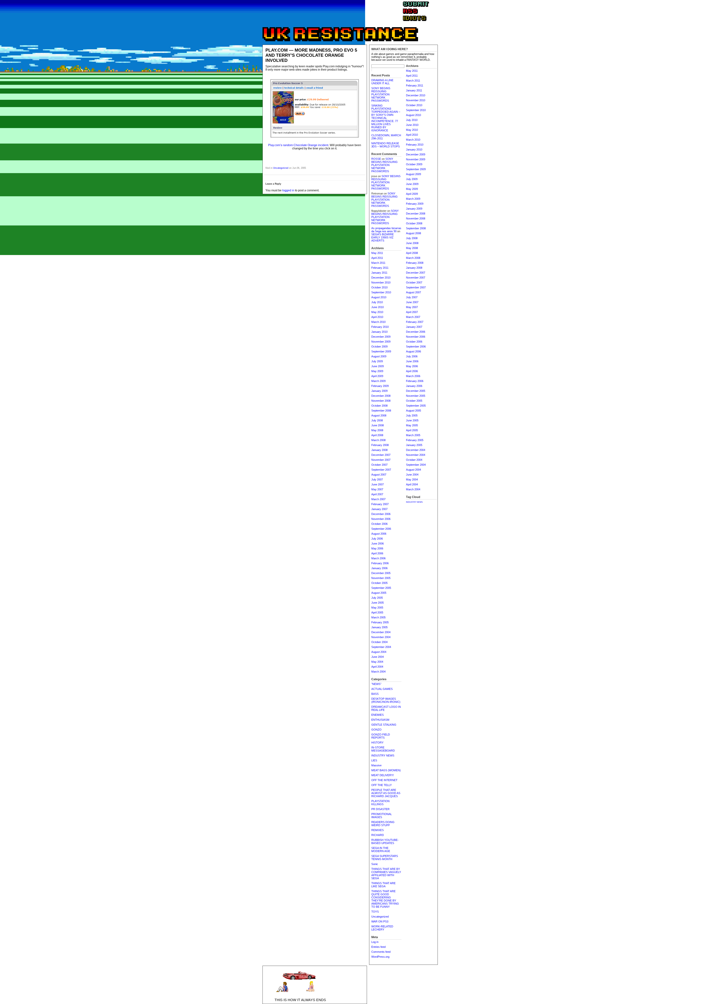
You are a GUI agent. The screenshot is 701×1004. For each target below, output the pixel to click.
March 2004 (378, 671)
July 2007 (377, 479)
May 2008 (377, 430)
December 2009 (380, 336)
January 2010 (379, 331)
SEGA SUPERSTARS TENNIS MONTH (384, 858)
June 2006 (377, 543)
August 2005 (378, 592)
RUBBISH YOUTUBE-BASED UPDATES (385, 842)
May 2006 (377, 548)
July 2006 (377, 538)
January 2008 (379, 450)
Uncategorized (280, 168)
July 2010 (377, 302)
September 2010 (381, 292)
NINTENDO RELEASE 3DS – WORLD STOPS (385, 145)
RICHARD (377, 835)
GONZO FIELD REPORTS (380, 736)
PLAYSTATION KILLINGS (380, 803)
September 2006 (381, 528)
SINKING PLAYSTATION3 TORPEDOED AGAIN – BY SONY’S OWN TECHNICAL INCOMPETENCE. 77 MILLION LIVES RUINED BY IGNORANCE (385, 118)
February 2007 (380, 504)
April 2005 (377, 612)
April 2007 (377, 494)
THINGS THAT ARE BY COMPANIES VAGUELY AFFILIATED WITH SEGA (386, 874)
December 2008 (380, 395)
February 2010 (380, 326)
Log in (374, 942)
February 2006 (380, 563)
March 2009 (378, 381)
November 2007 (380, 459)
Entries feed (378, 946)
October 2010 (379, 287)
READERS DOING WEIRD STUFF (382, 824)
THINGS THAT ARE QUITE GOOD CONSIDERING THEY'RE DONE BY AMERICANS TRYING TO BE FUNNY (385, 899)
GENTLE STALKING (383, 724)
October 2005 (379, 583)
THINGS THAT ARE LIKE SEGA (383, 885)
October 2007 (379, 464)
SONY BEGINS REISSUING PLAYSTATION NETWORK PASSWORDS (380, 94)
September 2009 (381, 351)
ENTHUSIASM (380, 719)
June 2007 (377, 484)
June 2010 (377, 307)
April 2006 (377, 553)
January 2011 (379, 272)
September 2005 (381, 587)
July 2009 (377, 361)
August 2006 (378, 533)
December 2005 (380, 573)
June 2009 (377, 366)
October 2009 (379, 346)
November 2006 (380, 519)
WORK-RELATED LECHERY (382, 928)
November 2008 (380, 400)
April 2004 (377, 666)
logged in (288, 190)
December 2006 (380, 514)
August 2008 (378, 415)
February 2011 (379, 267)
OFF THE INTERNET (384, 780)
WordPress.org (380, 956)
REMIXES (377, 830)
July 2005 (377, 597)
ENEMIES (377, 714)
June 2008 (377, 425)
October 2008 (379, 405)
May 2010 (377, 312)
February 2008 (380, 445)
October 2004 (379, 642)
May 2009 (377, 371)
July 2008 (377, 420)
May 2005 (377, 607)
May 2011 (377, 253)
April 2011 (377, 257)
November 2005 (380, 578)
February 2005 (380, 622)
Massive (376, 765)
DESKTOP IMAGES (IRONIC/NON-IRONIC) (385, 700)
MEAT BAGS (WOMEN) (386, 770)
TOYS (375, 911)
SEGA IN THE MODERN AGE (380, 850)
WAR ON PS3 (379, 921)
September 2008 (381, 410)
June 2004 (377, 656)
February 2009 (380, 386)
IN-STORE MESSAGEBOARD (383, 749)
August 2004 (378, 651)
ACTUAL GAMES (382, 689)
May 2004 (377, 661)
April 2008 (377, 435)
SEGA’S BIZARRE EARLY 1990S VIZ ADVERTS (382, 237)
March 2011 (378, 262)
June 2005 (377, 602)
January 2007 (379, 509)
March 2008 (378, 440)
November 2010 (380, 282)
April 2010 (377, 317)
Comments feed (380, 951)
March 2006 (378, 558)
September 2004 (381, 647)
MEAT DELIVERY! (382, 775)
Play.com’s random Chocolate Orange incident (298, 145)
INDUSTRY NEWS (382, 755)
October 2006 (379, 523)
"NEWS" (376, 684)
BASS (375, 693)
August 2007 (378, 474)
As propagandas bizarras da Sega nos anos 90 (386, 230)
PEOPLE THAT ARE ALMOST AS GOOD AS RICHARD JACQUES (385, 793)
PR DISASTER (380, 809)
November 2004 (380, 637)
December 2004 (380, 632)
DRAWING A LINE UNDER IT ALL (382, 82)
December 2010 (380, 277)
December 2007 (380, 454)
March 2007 (378, 499)
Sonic (374, 864)
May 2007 (377, 489)
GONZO (376, 729)
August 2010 (378, 297)
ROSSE (376, 158)
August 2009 (378, 356)
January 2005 (379, 627)
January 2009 (379, 390)
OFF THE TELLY (381, 785)
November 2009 (380, 341)
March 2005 (378, 617)
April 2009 (377, 376)
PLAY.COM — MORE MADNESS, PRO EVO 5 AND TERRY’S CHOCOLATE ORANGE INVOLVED (311, 55)
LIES (374, 760)
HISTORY (377, 742)
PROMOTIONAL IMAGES (381, 816)
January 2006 (379, 568)
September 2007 (381, 469)
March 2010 (378, 321)
